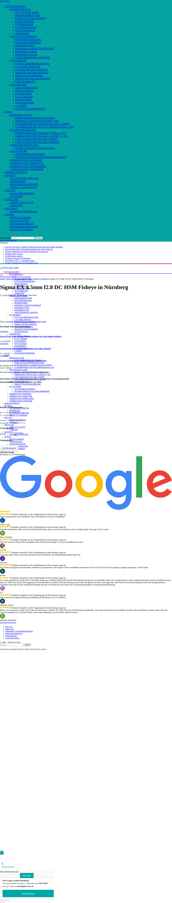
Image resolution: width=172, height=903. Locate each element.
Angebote (4, 356)
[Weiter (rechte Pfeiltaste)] (4, 902)
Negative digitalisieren (32, 78)
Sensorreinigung (28, 42)
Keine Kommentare (19, 295)
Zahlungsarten (21, 223)
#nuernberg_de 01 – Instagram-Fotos (19, 260)
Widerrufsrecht (11, 636)
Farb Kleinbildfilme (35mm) (35, 118)
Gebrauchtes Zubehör (26, 169)
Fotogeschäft (15, 6)
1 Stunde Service (27, 66)
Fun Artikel (18, 85)
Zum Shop (27, 875)
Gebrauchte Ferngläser (28, 166)
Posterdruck (25, 30)
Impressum (9, 629)
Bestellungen (20, 217)
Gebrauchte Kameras (26, 160)
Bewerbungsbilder (24, 184)
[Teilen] (6, 900)
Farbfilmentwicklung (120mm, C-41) (41, 136)
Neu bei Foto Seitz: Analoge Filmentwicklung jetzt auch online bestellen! (34, 247)
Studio (10, 175)
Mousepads (23, 100)
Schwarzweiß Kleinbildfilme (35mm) (42, 124)
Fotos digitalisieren (30, 18)
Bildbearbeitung (27, 15)
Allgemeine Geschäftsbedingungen (19, 631)
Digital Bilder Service (31, 69)
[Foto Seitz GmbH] (11, 267)
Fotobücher (24, 24)
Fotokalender (25, 27)
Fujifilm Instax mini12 (14, 256)
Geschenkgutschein (30, 154)
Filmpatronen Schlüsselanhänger (40, 157)
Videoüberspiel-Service (32, 57)
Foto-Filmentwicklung (32, 63)
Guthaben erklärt (24, 226)
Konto (9, 214)
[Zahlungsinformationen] (9, 448)
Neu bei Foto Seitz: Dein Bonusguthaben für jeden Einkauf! (29, 249)
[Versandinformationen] (6, 434)
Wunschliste (19, 220)
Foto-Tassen (24, 91)
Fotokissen (23, 94)
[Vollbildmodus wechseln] (4, 900)
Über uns (12, 199)
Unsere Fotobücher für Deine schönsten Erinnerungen (26, 251)
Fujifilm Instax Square (14, 254)
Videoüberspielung (24, 145)
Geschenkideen (26, 88)
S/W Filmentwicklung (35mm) (36, 139)
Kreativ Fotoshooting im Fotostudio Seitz (21, 263)
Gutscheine (18, 151)
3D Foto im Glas (26, 12)
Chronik (16, 205)
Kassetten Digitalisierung (34, 148)
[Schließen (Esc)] (9, 900)
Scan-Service (24, 21)
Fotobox (16, 196)
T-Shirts (21, 106)
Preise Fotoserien (23, 187)
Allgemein (4, 331)
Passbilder (18, 181)
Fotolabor (18, 60)
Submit (27, 645)
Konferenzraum (22, 193)
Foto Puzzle (24, 97)
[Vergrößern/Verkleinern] (1, 900)
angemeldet (12, 372)
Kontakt (11, 208)
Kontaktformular (24, 211)
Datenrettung (26, 51)
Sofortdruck (25, 82)
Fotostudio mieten (24, 178)
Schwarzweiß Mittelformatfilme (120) (44, 127)
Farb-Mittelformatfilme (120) (37, 121)
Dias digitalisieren (29, 75)
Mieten (10, 190)
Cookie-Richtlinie (12, 638)
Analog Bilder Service (31, 72)
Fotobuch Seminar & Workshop (17, 258)
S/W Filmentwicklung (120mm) (37, 142)
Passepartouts (26, 54)
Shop (8, 112)
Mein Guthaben (21, 229)
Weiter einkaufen (28, 893)
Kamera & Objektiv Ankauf (34, 48)
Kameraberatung (28, 39)
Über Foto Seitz (21, 202)
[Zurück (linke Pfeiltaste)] (1, 902)
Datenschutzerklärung (13, 633)
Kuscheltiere (25, 103)
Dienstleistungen (23, 36)
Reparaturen (25, 45)
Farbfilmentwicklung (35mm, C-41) (40, 133)
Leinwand (22, 33)
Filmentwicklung (23, 130)
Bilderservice (20, 9)
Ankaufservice (16, 172)
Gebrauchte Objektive (26, 163)
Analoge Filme (21, 115)
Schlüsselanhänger (30, 109)
